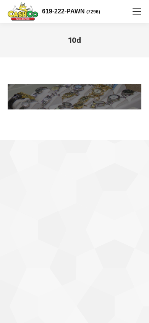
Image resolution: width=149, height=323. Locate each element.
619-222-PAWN (71, 11)
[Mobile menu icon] (136, 11)
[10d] (74, 96)
